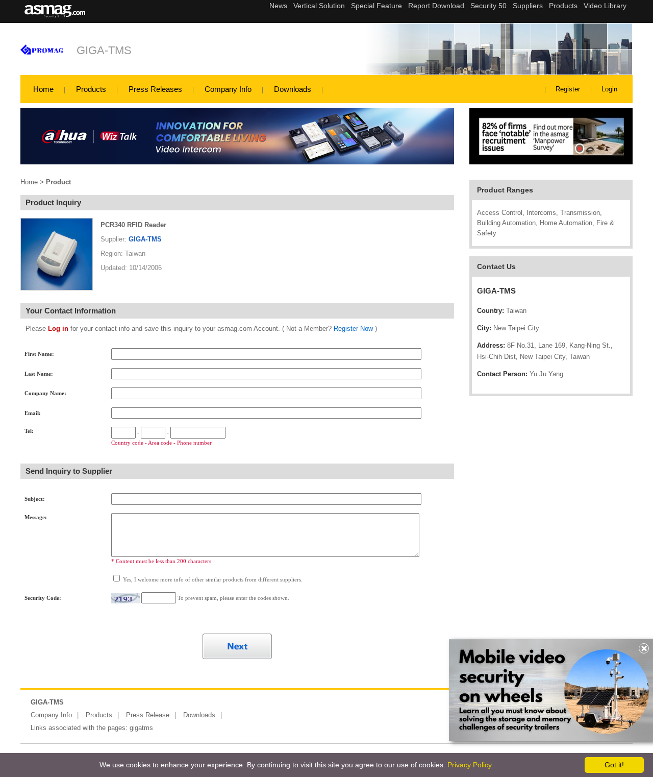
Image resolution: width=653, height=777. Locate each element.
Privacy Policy (469, 765)
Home (43, 89)
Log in (58, 328)
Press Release (147, 715)
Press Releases (155, 89)
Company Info (228, 89)
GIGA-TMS (104, 50)
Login (609, 89)
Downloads (292, 89)
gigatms (141, 728)
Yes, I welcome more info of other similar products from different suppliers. (212, 579)
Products (91, 89)
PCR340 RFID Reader (133, 225)
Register (568, 89)
